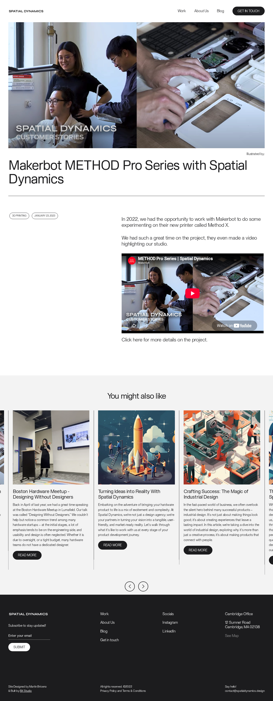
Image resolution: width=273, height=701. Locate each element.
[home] (26, 11)
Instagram (170, 622)
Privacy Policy (108, 690)
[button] (130, 586)
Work (182, 11)
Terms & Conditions (134, 690)
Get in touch (109, 640)
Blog (220, 11)
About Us (201, 11)
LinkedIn (169, 631)
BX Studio (26, 690)
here (138, 340)
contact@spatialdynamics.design (245, 690)
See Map (232, 635)
